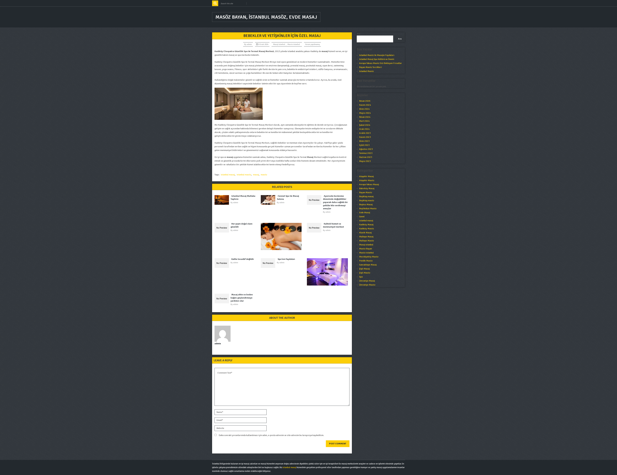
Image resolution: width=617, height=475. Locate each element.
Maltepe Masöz (366, 240)
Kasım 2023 (365, 137)
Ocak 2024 (364, 129)
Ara (358, 33)
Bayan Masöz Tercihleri (370, 67)
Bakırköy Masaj (366, 188)
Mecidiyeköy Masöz (368, 256)
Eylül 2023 (364, 145)
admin (249, 44)
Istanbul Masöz (366, 71)
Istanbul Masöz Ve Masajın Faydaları (376, 55)
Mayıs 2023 (365, 161)
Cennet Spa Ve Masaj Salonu (288, 198)
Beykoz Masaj (366, 204)
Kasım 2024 (365, 105)
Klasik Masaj (365, 232)
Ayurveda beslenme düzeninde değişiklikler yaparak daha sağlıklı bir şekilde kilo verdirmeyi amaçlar (335, 202)
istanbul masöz (244, 174)
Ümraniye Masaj (367, 280)
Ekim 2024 (364, 109)
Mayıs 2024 (365, 113)
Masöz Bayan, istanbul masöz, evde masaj (266, 17)
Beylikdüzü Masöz (367, 208)
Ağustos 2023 (366, 149)
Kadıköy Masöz (366, 228)
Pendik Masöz (366, 260)
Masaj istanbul (279, 44)
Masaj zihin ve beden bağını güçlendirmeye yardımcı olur (242, 297)
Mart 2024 (364, 121)
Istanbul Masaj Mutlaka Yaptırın (243, 198)
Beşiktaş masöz (366, 200)
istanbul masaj (228, 174)
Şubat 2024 (364, 125)
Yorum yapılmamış (312, 44)
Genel (362, 216)
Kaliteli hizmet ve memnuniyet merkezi (333, 225)
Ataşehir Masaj (366, 176)
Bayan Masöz (365, 192)
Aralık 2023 (365, 133)
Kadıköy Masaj (366, 224)
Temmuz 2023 (365, 153)
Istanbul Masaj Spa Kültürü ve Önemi (376, 59)
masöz (264, 174)
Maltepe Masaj (366, 236)
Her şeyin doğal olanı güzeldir (241, 225)
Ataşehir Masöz (366, 180)
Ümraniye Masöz (367, 284)
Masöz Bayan (365, 248)
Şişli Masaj (364, 268)
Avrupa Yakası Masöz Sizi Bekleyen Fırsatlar (380, 63)
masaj (256, 174)
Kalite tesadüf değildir (242, 259)
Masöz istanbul (293, 44)
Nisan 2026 (364, 101)
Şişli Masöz (364, 272)
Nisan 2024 (364, 117)
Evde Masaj (364, 212)
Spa (361, 276)
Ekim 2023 (364, 141)
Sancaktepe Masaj (368, 264)
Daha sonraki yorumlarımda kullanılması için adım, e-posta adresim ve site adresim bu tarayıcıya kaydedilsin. (271, 435)
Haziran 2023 (365, 157)
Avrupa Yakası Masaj (369, 184)
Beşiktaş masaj (366, 196)
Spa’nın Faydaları (286, 259)
